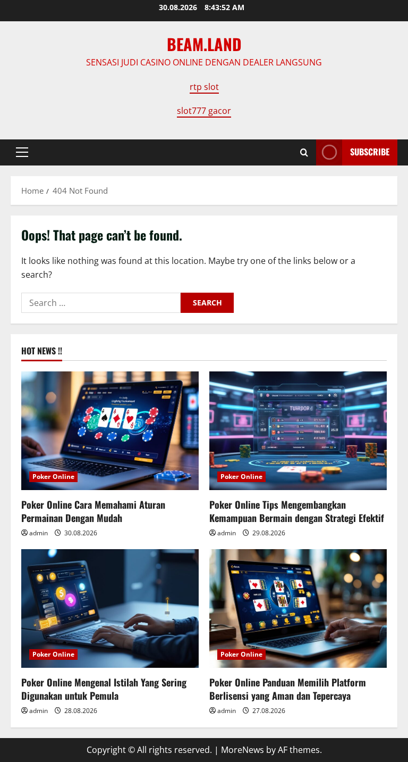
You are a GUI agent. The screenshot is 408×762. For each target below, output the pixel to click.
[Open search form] (304, 152)
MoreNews (242, 750)
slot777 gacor (204, 111)
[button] (22, 152)
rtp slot (204, 87)
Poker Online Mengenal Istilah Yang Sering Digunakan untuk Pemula (103, 688)
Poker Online (53, 476)
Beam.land (204, 44)
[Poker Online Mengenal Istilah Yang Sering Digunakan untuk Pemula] (110, 608)
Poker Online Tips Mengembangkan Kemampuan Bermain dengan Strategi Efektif (296, 511)
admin (38, 532)
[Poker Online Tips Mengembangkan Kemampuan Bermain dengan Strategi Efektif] (298, 430)
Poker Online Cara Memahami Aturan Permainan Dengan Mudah (93, 511)
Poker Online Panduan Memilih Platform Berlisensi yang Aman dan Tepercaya (287, 688)
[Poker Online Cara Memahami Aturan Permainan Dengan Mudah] (110, 430)
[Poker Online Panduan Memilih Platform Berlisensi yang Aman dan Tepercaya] (298, 608)
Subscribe (369, 151)
